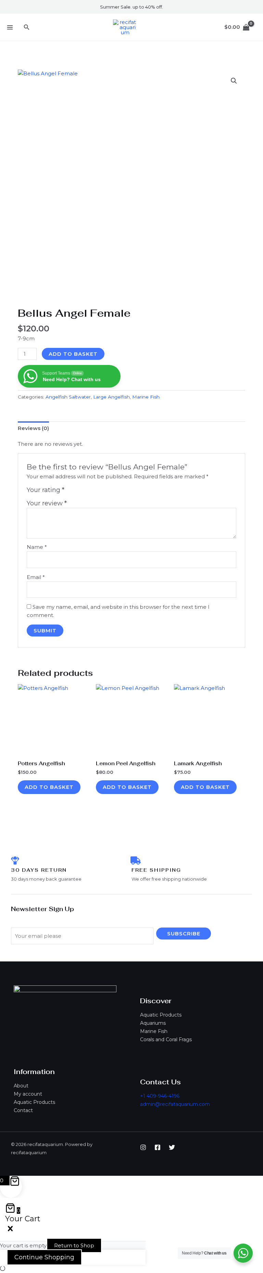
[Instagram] (143, 1147)
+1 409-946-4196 (159, 1096)
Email (36, 577)
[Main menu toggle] (10, 27)
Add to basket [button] (49, 787)
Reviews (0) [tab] (33, 428)
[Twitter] (172, 1147)
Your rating (45, 490)
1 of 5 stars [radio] (70, 492)
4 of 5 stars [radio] (93, 492)
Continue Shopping (44, 1257)
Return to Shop (74, 1245)
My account (28, 1094)
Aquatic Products (160, 1015)
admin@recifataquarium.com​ (175, 1104)
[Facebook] (157, 1147)
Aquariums (153, 1023)
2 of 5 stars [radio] (78, 492)
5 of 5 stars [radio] (101, 492)
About (21, 1086)
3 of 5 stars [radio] (86, 492)
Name (37, 547)
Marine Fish (153, 1031)
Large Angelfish (111, 397)
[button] (27, 27)
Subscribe (183, 933)
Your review (47, 503)
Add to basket (73, 354)
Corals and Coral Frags (166, 1039)
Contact (23, 1110)
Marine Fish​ (146, 397)
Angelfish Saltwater (68, 397)
